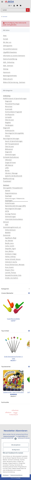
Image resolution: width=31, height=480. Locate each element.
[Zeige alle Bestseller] (29, 293)
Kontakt (5, 39)
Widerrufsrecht (8, 79)
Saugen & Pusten (10, 162)
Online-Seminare (10, 230)
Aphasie (7, 190)
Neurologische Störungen (11, 138)
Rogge (15, 413)
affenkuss (8, 412)
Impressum (6, 475)
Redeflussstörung (8, 178)
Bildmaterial (9, 149)
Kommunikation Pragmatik (13, 112)
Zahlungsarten (7, 46)
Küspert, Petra (9, 270)
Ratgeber (8, 122)
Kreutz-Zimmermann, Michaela (14, 265)
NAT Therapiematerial (12, 144)
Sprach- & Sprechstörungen (13, 141)
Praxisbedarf (7, 181)
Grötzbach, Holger (11, 254)
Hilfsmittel (8, 160)
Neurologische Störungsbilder (14, 133)
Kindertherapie (10, 203)
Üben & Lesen (9, 120)
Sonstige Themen (10, 214)
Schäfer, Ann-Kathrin (11, 278)
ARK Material (9, 165)
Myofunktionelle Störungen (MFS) (15, 206)
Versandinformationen (10, 49)
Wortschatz (8, 106)
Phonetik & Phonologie (12, 104)
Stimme (7, 136)
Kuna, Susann (9, 267)
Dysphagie (8, 196)
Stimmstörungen (10, 154)
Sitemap (5, 69)
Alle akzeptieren (15, 445)
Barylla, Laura (9, 243)
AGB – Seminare (8, 66)
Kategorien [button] (5, 289)
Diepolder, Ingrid (10, 249)
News (5, 36)
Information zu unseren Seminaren (14, 56)
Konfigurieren (16, 449)
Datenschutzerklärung (16, 475)
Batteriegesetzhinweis (10, 76)
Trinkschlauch (13, 415)
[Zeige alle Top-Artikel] (29, 331)
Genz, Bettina (9, 251)
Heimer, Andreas (10, 257)
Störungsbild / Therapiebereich (13, 188)
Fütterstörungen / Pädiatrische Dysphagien (14, 199)
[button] (14, 5)
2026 (6, 224)
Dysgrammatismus (11, 193)
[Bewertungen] (13, 394)
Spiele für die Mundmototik (13, 176)
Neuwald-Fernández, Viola (13, 275)
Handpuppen (9, 125)
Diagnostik (8, 101)
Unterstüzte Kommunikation (14, 219)
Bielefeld (7, 232)
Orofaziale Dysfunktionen (11, 157)
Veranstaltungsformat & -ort (12, 227)
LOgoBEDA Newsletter (10, 52)
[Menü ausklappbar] (2, 1)
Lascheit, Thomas (10, 273)
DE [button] (9, 6)
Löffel (7, 168)
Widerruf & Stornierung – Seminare (14, 82)
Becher (7, 170)
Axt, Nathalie (9, 241)
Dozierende (6, 235)
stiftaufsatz (15, 410)
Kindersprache (9, 130)
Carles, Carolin (9, 246)
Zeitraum (6, 222)
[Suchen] (28, 10)
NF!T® (7, 211)
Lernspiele (8, 117)
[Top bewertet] (29, 366)
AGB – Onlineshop (8, 62)
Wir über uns (7, 42)
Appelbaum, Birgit (10, 238)
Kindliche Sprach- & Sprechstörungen (15, 98)
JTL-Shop (18, 478)
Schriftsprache (9, 114)
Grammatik (8, 109)
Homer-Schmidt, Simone (12, 259)
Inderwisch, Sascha (11, 262)
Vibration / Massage (11, 173)
